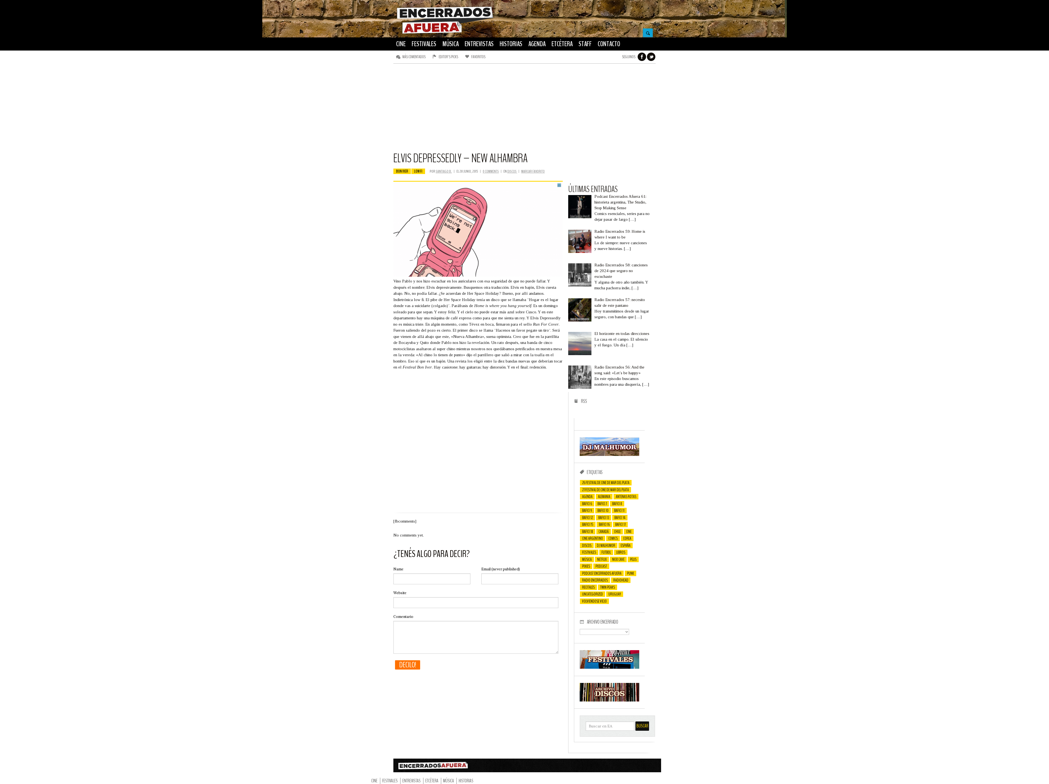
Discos (512, 171)
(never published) (500, 569)
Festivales (589, 552)
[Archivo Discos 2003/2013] (609, 700)
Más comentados (414, 57)
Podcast (601, 566)
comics (613, 538)
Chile (617, 531)
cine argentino (592, 538)
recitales (588, 587)
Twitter (651, 56)
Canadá (604, 531)
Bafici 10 (603, 510)
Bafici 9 (587, 510)
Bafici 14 (619, 517)
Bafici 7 (602, 503)
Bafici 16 (604, 524)
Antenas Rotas (626, 496)
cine (629, 531)
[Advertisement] (524, 110)
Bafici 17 (620, 524)
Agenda (587, 496)
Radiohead (620, 580)
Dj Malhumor (606, 545)
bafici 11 (619, 510)
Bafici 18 (587, 531)
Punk (630, 573)
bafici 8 (617, 503)
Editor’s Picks (448, 57)
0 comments (491, 171)
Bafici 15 (587, 524)
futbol (606, 552)
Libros (620, 552)
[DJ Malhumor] (609, 454)
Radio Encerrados (595, 580)
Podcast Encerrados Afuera (601, 573)
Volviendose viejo (594, 601)
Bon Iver (402, 171)
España (625, 545)
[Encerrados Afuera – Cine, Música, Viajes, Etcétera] (445, 33)
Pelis (633, 559)
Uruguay (614, 594)
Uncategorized (592, 594)
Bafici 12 (587, 517)
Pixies (586, 566)
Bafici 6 (587, 503)
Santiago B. (444, 171)
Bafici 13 (603, 517)
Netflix (602, 559)
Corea (627, 538)
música (587, 559)
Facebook (642, 56)
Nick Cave (618, 559)
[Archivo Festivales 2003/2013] (609, 667)
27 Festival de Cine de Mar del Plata (605, 490)
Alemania (604, 496)
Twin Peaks (607, 587)
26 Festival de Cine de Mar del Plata (605, 482)
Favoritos (478, 57)
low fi (418, 171)
